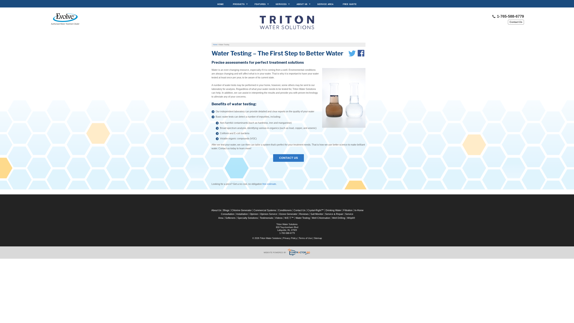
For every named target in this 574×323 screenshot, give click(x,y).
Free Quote (350, 4)
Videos (279, 218)
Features (260, 4)
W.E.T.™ (289, 218)
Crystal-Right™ (315, 210)
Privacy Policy (290, 238)
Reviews (304, 214)
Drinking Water (333, 210)
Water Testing (303, 218)
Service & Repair (334, 214)
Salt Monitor (316, 214)
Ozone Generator (288, 214)
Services (281, 4)
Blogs (226, 210)
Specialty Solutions (247, 218)
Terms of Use (305, 238)
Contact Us (516, 22)
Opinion (254, 214)
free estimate (269, 184)
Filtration (347, 210)
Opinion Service (268, 214)
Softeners (230, 218)
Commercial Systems (265, 210)
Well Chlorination (321, 218)
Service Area (325, 4)
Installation (242, 214)
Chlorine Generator (241, 210)
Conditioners (285, 210)
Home (220, 4)
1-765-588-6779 (510, 16)
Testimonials (266, 218)
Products (239, 4)
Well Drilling (338, 218)
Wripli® (351, 218)
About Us (302, 4)
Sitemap (318, 238)
